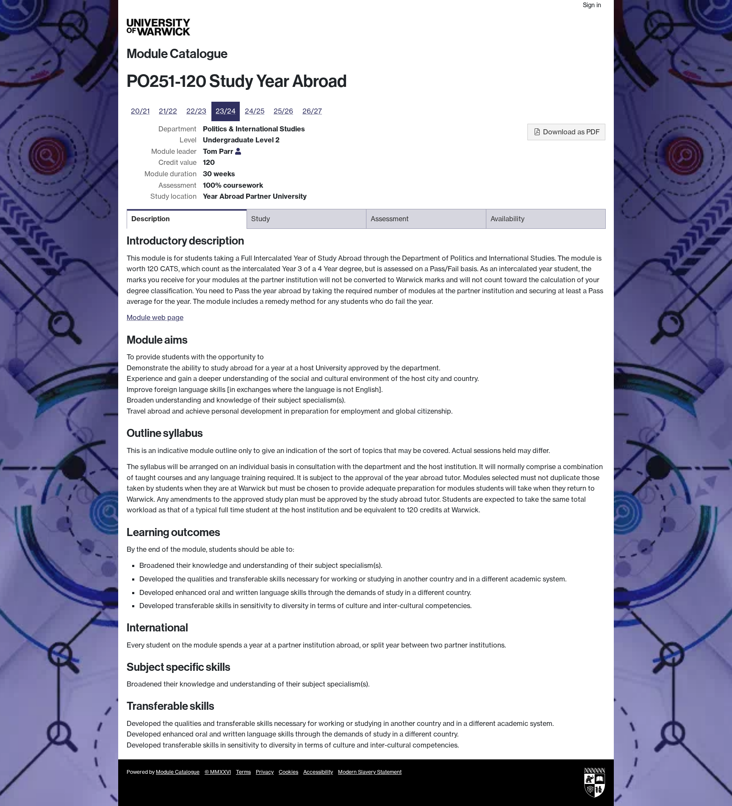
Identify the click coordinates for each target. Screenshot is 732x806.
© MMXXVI (218, 772)
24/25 (254, 111)
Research (464, 27)
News (551, 27)
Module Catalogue (177, 53)
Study (435, 27)
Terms (243, 772)
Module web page (155, 317)
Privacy (265, 772)
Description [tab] (150, 218)
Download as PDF (570, 132)
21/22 (168, 111)
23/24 (226, 111)
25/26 (283, 111)
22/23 (196, 111)
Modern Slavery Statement (370, 772)
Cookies (288, 772)
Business (498, 27)
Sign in (592, 4)
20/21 (140, 111)
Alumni (527, 27)
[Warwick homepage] (158, 27)
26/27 (312, 111)
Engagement (585, 27)
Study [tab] (260, 218)
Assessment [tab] (390, 218)
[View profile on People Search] (238, 151)
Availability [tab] (507, 218)
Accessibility (318, 772)
